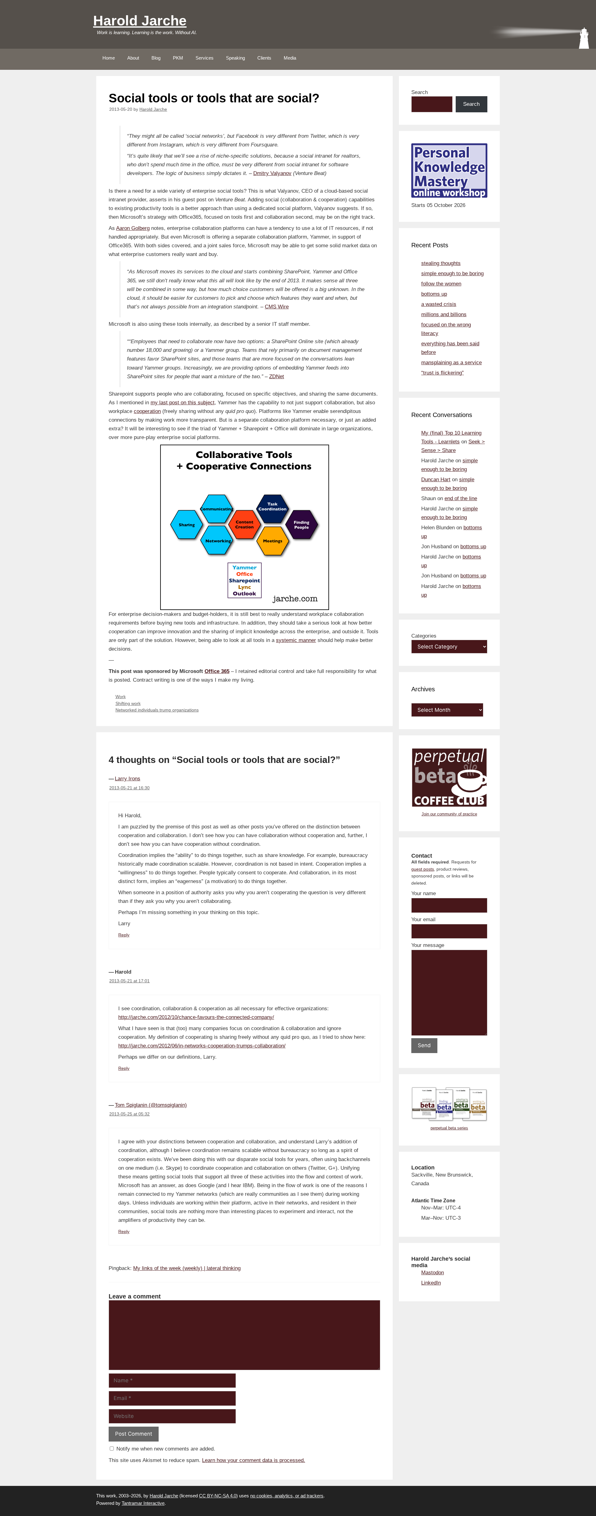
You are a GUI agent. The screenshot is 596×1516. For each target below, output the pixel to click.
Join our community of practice (449, 814)
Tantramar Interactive (143, 1503)
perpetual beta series (449, 1128)
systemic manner (296, 640)
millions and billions (444, 314)
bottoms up (434, 294)
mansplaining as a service (451, 363)
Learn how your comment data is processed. (253, 1460)
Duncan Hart (435, 479)
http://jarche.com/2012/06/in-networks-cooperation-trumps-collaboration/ (202, 1046)
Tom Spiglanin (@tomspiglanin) (151, 1105)
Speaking (235, 58)
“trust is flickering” (442, 373)
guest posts (422, 869)
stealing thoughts (441, 263)
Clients (264, 58)
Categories (423, 636)
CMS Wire (277, 307)
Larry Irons (127, 779)
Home (108, 58)
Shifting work (128, 703)
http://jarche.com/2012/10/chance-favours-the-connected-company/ (196, 1017)
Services (205, 58)
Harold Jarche (140, 21)
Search (419, 92)
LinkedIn (431, 1283)
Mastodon (432, 1273)
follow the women (441, 284)
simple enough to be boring (452, 273)
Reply (123, 934)
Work (120, 696)
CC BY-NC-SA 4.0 (217, 1495)
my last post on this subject (182, 403)
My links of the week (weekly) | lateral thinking (187, 1268)
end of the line (461, 498)
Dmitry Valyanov (272, 173)
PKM (178, 58)
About (133, 58)
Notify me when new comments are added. (165, 1449)
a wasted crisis (438, 304)
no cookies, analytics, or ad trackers (286, 1495)
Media (290, 58)
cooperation (147, 411)
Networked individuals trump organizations (157, 709)
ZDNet (276, 376)
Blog (155, 58)
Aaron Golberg (133, 228)
